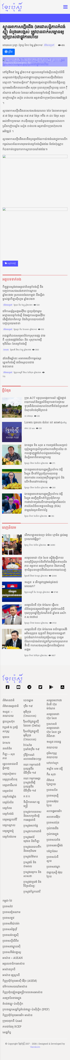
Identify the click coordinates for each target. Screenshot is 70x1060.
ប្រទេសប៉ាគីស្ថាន (52, 859)
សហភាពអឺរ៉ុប (53, 817)
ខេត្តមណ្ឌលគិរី (10, 820)
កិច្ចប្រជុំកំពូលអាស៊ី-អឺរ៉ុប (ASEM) (20, 981)
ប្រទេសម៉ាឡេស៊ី (11, 935)
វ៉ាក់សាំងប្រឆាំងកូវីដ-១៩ (31, 747)
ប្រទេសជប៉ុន (53, 823)
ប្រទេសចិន (52, 790)
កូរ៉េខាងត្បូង (52, 834)
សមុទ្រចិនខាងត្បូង (12, 998)
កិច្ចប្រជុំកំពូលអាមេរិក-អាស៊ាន (17, 1015)
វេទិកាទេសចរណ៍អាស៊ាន (15, 987)
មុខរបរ (6, 737)
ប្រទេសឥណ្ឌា (53, 867)
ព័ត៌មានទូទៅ (49, 45)
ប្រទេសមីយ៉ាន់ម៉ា (11, 924)
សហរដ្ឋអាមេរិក (54, 811)
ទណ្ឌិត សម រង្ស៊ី (55, 769)
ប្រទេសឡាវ (8, 918)
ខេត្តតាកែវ (8, 791)
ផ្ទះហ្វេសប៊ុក (9, 722)
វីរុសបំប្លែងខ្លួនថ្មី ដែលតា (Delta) (31, 724)
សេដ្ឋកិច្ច (7, 1033)
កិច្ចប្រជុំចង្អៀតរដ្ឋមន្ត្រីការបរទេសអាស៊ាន (22, 992)
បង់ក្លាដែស (52, 851)
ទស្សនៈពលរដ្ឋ (54, 742)
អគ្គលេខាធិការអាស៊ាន (14, 964)
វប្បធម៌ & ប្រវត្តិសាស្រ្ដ (10, 729)
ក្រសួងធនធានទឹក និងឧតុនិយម (32, 849)
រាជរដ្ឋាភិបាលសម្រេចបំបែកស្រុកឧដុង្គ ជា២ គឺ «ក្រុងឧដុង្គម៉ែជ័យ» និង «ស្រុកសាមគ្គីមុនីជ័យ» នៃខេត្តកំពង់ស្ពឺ (24, 340)
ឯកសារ (5, 350)
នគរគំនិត (7, 749)
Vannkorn (35, 1047)
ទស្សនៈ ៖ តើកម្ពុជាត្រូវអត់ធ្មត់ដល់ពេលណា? (41, 584)
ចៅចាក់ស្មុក (52, 763)
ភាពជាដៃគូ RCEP (12, 1027)
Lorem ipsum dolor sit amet (42, 423)
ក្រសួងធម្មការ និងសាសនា (32, 874)
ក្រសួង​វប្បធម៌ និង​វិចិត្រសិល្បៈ (32, 884)
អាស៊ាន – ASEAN (13, 958)
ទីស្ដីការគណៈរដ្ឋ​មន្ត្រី (31, 804)
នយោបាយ (52, 748)
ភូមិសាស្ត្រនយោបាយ (52, 755)
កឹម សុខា (51, 775)
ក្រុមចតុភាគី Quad (12, 1021)
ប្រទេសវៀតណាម (11, 912)
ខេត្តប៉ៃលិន (8, 803)
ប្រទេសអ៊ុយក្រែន (52, 804)
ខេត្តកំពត (7, 808)
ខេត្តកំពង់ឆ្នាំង (9, 797)
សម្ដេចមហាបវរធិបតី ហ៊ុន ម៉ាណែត (54, 705)
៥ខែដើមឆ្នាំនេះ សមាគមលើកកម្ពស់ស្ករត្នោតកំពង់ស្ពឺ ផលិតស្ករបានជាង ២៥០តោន (22, 363)
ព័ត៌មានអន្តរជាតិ (11, 706)
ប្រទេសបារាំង (53, 840)
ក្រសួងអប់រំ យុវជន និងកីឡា (31, 839)
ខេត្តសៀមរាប (9, 774)
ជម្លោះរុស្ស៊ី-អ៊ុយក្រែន (54, 875)
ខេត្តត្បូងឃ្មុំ (8, 831)
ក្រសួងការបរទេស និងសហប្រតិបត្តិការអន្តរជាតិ (32, 816)
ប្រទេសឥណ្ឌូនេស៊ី (11, 947)
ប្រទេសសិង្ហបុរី (10, 929)
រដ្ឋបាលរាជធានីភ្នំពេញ (10, 766)
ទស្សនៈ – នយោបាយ (8, 714)
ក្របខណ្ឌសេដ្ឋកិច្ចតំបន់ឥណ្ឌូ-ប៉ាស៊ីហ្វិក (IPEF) (26, 1010)
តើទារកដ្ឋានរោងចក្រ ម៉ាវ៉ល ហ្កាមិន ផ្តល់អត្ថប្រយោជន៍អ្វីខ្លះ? (46, 537)
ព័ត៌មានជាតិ (8, 701)
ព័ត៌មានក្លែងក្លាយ (51, 782)
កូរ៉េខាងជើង (52, 828)
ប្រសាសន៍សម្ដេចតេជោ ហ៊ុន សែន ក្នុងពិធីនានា (54, 730)
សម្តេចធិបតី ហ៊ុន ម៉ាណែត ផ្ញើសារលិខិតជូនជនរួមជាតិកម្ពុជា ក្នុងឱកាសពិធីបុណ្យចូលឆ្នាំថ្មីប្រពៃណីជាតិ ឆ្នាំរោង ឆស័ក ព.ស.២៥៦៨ (45, 611)
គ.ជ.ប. (27, 796)
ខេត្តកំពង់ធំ (8, 814)
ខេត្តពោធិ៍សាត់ (10, 785)
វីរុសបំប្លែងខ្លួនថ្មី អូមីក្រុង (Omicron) (31, 736)
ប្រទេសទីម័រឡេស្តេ (12, 952)
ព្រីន (10, 52)
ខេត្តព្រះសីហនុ (10, 780)
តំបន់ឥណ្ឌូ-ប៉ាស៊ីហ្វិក (13, 1004)
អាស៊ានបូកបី (9, 970)
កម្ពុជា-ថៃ (7, 901)
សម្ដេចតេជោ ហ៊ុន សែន (53, 716)
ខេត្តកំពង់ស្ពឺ (11, 263)
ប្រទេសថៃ (8, 907)
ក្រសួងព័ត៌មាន (30, 857)
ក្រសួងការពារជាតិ (32, 832)
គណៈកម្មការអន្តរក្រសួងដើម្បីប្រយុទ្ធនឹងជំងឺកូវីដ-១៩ (31, 785)
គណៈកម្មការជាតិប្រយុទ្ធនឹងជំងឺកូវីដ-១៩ (31, 769)
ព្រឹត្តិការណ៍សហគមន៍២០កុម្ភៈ (32, 757)
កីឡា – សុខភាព (9, 756)
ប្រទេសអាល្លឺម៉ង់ (55, 846)
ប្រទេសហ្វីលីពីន (11, 941)
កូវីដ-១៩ (28, 706)
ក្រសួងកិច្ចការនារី (31, 892)
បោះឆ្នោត (28, 701)
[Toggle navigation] (64, 7)
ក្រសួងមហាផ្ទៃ (30, 826)
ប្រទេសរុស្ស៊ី (52, 796)
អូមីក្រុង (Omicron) (29, 714)
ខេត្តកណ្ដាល (9, 825)
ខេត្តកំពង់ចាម (9, 837)
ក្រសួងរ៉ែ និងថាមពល (29, 864)
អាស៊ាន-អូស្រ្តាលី (11, 975)
